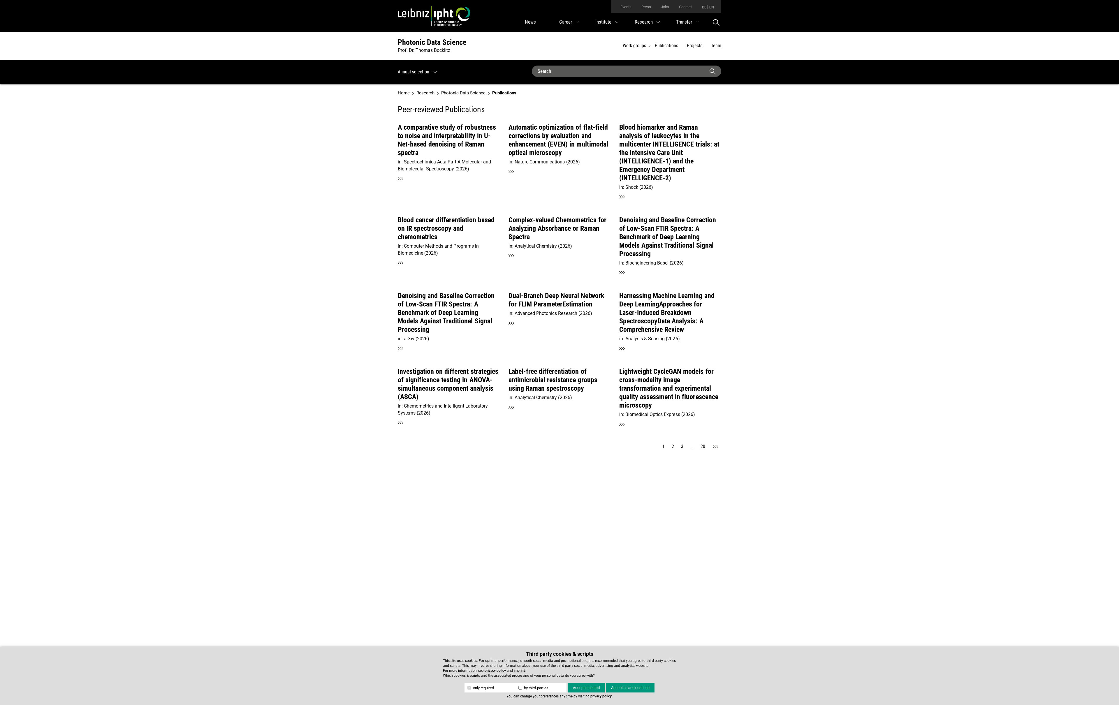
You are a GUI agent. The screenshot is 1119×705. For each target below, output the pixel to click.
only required (483, 688)
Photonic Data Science (432, 42)
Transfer (684, 22)
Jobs (665, 7)
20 (703, 446)
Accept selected (586, 687)
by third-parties (535, 688)
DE (704, 7)
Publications (666, 45)
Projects (694, 45)
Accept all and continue (630, 687)
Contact (685, 7)
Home (404, 93)
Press (646, 7)
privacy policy (495, 671)
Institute (603, 22)
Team (716, 45)
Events (625, 7)
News (530, 22)
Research (644, 22)
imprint (519, 671)
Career (565, 22)
